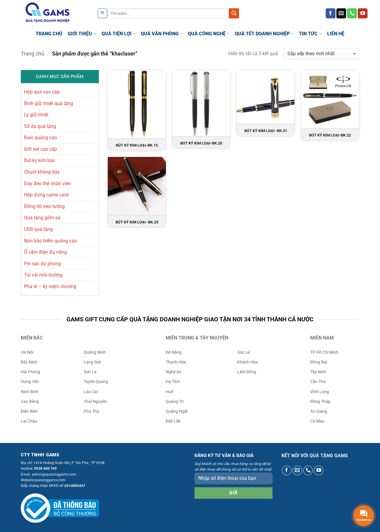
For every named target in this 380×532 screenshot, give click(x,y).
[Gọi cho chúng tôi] (352, 13)
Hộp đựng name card (46, 195)
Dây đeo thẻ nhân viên (47, 183)
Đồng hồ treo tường (44, 206)
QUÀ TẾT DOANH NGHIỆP (262, 33)
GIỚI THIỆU (80, 33)
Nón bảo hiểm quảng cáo (50, 241)
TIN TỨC (308, 33)
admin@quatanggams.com (54, 474)
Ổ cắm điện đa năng (45, 252)
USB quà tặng (38, 229)
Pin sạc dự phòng (42, 263)
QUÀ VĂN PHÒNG (160, 33)
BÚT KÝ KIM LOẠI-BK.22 (330, 135)
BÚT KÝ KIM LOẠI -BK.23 (136, 222)
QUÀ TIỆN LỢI (117, 33)
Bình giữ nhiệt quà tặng (48, 103)
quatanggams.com (49, 480)
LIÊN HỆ (335, 33)
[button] (102, 13)
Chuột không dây (42, 172)
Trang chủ (32, 53)
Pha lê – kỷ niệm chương (50, 286)
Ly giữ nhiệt (36, 114)
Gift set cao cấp (40, 149)
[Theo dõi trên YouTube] (363, 13)
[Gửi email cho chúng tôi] (341, 13)
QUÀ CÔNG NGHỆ (207, 33)
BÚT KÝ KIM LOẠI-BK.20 (201, 143)
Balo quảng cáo (40, 137)
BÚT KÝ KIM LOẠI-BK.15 (137, 145)
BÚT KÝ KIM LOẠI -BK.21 (265, 130)
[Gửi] (234, 13)
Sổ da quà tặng (40, 126)
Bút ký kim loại (39, 160)
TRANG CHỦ (49, 33)
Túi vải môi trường (43, 275)
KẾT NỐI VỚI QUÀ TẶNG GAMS (314, 455)
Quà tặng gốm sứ (42, 217)
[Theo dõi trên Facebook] (330, 13)
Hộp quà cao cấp (42, 92)
